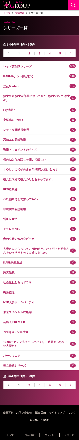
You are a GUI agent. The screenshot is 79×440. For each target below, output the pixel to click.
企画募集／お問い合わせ (17, 412)
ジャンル (49, 435)
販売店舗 (40, 412)
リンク (72, 412)
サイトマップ (57, 412)
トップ (10, 435)
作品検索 (29, 435)
